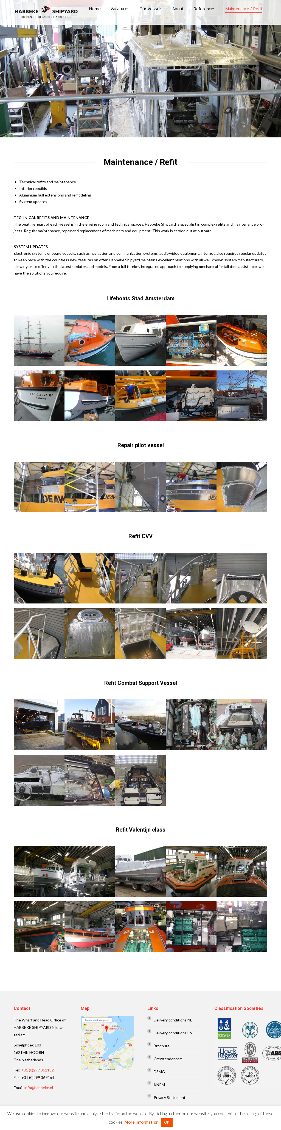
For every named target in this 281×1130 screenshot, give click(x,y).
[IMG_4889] (242, 724)
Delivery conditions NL (173, 1020)
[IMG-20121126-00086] (89, 340)
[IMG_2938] (39, 578)
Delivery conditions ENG (174, 1033)
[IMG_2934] (89, 578)
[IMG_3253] (242, 633)
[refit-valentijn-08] (140, 926)
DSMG (159, 1071)
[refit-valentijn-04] (191, 871)
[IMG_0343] (191, 487)
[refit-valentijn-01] (242, 926)
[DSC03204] (191, 340)
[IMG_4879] (191, 724)
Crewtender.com (168, 1058)
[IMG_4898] (39, 780)
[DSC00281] (140, 724)
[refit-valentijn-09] (191, 926)
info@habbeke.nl (38, 1087)
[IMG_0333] (89, 487)
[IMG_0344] (242, 487)
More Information (141, 1122)
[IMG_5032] (89, 780)
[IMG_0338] (140, 487)
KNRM (159, 1084)
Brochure (162, 1045)
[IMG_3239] (89, 633)
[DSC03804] (39, 395)
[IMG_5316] (140, 871)
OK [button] (166, 1122)
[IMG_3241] (242, 578)
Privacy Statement (170, 1097)
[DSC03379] (140, 340)
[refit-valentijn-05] (89, 871)
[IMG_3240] (140, 633)
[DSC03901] (242, 340)
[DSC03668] (140, 395)
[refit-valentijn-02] (242, 871)
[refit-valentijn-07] (89, 926)
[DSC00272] (39, 724)
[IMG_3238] (191, 578)
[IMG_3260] (191, 633)
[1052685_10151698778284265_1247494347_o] (39, 340)
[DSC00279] (89, 724)
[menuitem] (95, 8)
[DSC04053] (191, 395)
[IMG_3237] (140, 578)
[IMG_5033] (140, 780)
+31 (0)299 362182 (37, 1070)
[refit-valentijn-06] (39, 926)
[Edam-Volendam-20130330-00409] (89, 395)
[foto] (242, 395)
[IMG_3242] (39, 633)
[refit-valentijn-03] (39, 871)
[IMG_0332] (39, 487)
